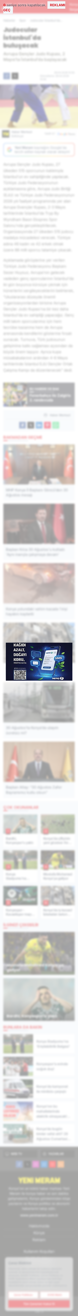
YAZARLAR (56, 1153)
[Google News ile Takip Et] (66, 134)
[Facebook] (19, 1164)
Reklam (39, 1240)
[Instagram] (35, 1164)
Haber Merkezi (21, 134)
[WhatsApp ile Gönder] (55, 425)
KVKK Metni (55, 1294)
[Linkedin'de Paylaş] (39, 425)
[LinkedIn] (44, 1164)
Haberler (9, 20)
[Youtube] (52, 1164)
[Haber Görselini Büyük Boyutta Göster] (39, 106)
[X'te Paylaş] (15, 76)
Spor (22, 20)
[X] (27, 1164)
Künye (39, 1233)
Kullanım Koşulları (39, 1251)
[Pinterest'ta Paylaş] (47, 425)
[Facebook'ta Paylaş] (6, 76)
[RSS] (60, 1164)
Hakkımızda (39, 1226)
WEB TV (16, 1153)
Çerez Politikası (23, 1294)
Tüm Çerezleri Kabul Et (39, 1304)
